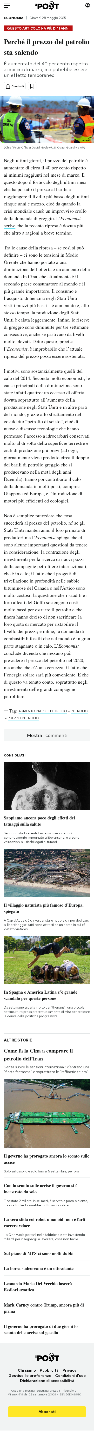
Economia (13, 18)
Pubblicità (49, 1370)
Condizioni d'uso (70, 1375)
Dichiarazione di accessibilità (47, 1380)
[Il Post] (47, 5)
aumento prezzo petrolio (43, 711)
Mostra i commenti (47, 735)
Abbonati (47, 1411)
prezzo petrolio (23, 718)
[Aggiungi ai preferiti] (32, 86)
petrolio (79, 711)
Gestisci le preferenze (29, 1375)
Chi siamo (27, 1370)
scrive (9, 225)
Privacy (69, 1370)
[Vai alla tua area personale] (87, 5)
